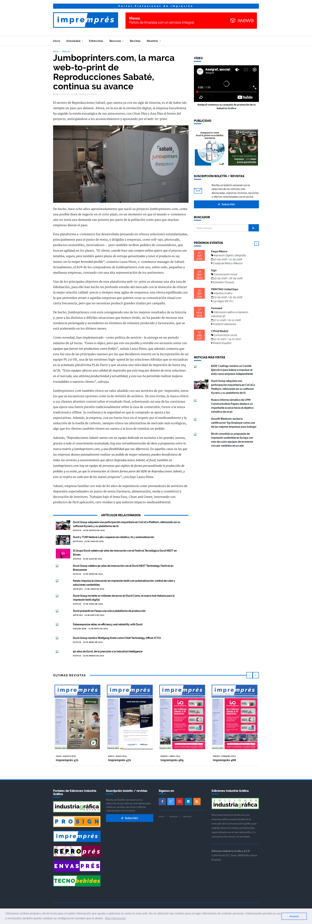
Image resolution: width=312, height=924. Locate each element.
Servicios (187, 816)
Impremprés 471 (67, 760)
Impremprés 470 (119, 760)
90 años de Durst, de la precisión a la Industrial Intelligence (107, 651)
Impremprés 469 (172, 760)
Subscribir (228, 204)
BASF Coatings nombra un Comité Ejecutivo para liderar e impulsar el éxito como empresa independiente (232, 370)
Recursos (115, 40)
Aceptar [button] (294, 916)
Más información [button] (115, 918)
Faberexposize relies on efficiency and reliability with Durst (107, 624)
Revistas (135, 40)
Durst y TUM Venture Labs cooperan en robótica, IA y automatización (113, 537)
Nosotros (153, 40)
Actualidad (73, 40)
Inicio (56, 40)
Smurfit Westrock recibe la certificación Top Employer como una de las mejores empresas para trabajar (233, 422)
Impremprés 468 (224, 760)
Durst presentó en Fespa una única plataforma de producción (109, 610)
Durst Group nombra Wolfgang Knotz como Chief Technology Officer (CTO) (117, 638)
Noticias (66, 51)
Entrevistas (96, 40)
